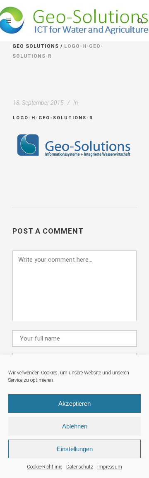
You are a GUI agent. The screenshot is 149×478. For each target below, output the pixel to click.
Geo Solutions (35, 46)
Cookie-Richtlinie (44, 467)
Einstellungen (75, 448)
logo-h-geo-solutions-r (53, 118)
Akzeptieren (74, 403)
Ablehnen (74, 426)
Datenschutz (79, 467)
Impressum (109, 467)
